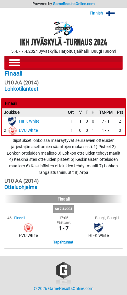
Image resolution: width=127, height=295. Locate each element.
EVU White (28, 130)
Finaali (19, 218)
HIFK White (29, 121)
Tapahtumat (63, 242)
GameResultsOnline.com (74, 3)
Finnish (97, 13)
